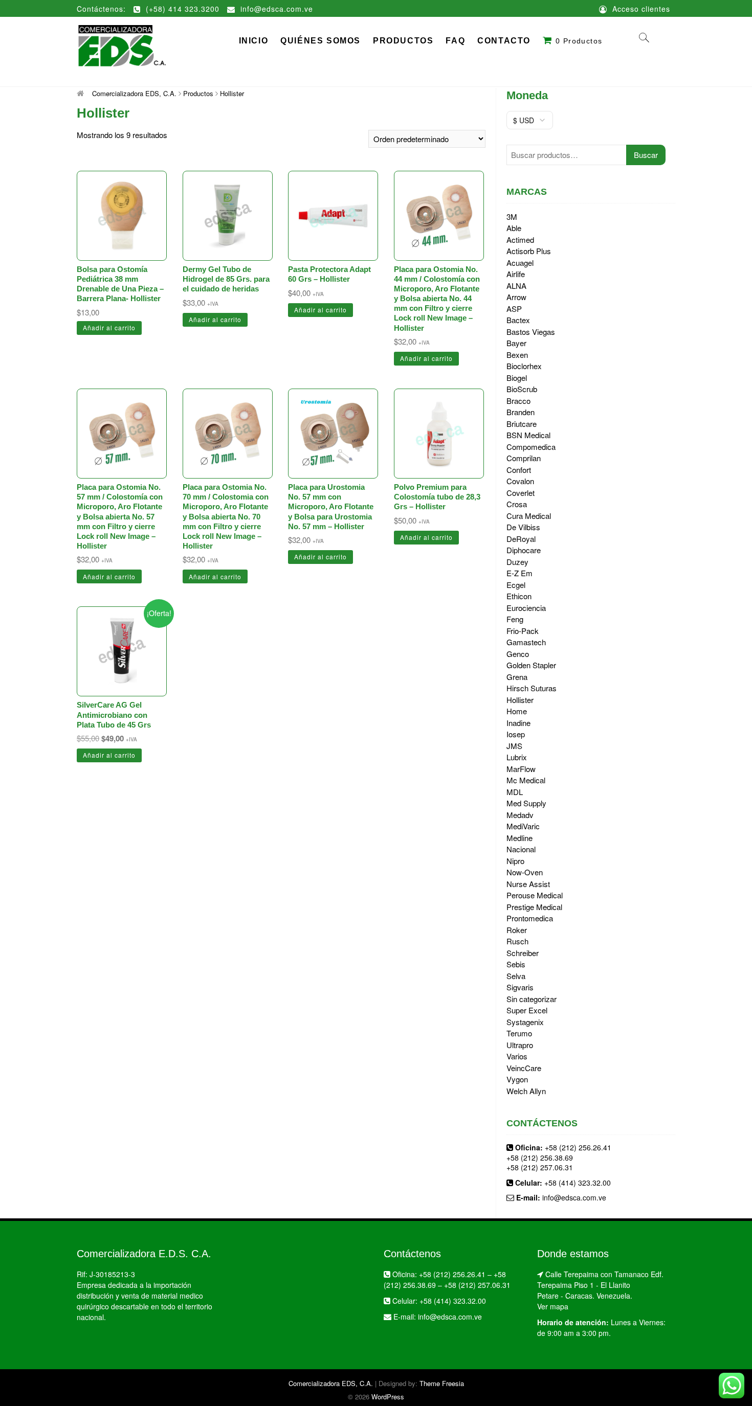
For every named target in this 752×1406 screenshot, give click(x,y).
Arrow (516, 296)
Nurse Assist (528, 883)
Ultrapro (519, 1044)
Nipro (515, 860)
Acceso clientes (640, 9)
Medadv (520, 814)
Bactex (518, 319)
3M (511, 216)
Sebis (515, 964)
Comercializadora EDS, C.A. (331, 1383)
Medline (519, 837)
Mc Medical (525, 780)
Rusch (517, 941)
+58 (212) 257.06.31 (539, 1167)
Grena (516, 676)
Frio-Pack (522, 630)
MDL (514, 791)
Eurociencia (526, 607)
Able (513, 227)
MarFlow (521, 768)
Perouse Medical (534, 895)
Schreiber (522, 952)
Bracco (518, 400)
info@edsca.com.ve (275, 9)
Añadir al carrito (109, 327)
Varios (516, 1056)
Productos (403, 40)
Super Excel (526, 1010)
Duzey (517, 561)
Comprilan (523, 457)
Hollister (520, 699)
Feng (514, 619)
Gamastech (526, 642)
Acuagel (520, 262)
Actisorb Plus (528, 250)
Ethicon (519, 596)
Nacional (521, 849)
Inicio (254, 40)
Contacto (503, 40)
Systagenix (525, 1021)
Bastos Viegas (530, 331)
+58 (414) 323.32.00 (577, 1182)
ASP (514, 308)
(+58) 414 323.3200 (181, 9)
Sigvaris (520, 987)
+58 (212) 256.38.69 (539, 1157)
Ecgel (515, 584)
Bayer (516, 342)
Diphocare (523, 550)
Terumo (519, 1033)
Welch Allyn (526, 1090)
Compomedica (531, 446)
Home (516, 711)
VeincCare (523, 1067)
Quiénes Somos (320, 40)
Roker (516, 929)
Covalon (520, 480)
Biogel (516, 377)
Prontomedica (529, 918)
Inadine (518, 722)
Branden (520, 411)
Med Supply (526, 803)
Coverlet (520, 492)
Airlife (515, 273)
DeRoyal (521, 538)
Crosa (516, 503)
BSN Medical (528, 434)
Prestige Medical (534, 906)
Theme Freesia (441, 1383)
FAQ (455, 40)
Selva (515, 975)
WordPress (387, 1396)
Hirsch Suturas (531, 688)
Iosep (515, 734)
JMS (514, 745)
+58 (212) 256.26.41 (578, 1147)
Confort (518, 469)
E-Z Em (519, 573)
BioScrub (521, 388)
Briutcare (521, 423)
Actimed (520, 239)
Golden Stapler (531, 665)
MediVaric (523, 826)
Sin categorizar (531, 998)
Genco (517, 653)
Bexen (517, 354)
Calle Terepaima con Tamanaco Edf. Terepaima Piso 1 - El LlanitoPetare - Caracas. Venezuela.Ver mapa (600, 1290)
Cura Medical (528, 515)
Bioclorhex (524, 365)
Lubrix (516, 757)
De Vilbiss (523, 526)
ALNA (516, 285)
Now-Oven (524, 872)
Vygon (517, 1079)
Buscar (646, 154)
